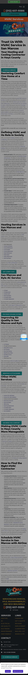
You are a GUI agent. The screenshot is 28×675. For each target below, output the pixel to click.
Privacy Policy (8, 668)
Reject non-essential (18, 671)
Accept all (8, 671)
